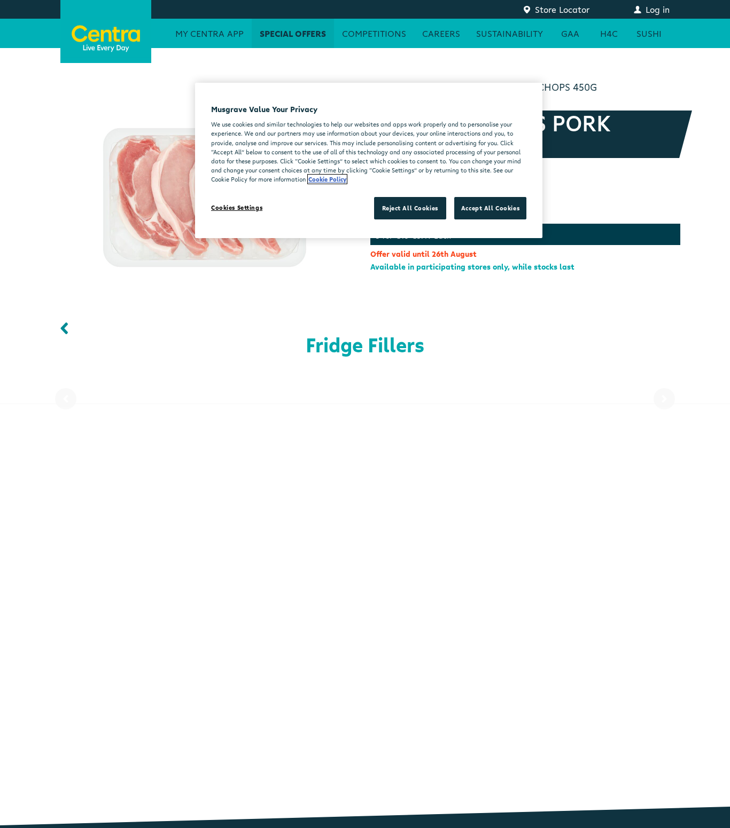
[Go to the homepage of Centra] (105, 31)
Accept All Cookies (490, 208)
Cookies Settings (236, 207)
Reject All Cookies (410, 208)
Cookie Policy (327, 179)
